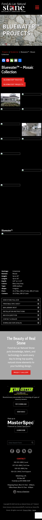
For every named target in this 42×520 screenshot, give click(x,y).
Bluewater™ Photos (13, 80)
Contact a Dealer (10, 319)
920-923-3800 (19, 468)
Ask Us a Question (10, 315)
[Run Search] (32, 443)
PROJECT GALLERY (21, 372)
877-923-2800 (17, 465)
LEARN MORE (21, 430)
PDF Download (21, 404)
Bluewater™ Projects (13, 84)
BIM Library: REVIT (10, 308)
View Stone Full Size (11, 300)
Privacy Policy (27, 510)
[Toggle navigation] (37, 7)
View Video (21, 412)
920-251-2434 (15, 471)
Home (34, 510)
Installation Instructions (14, 311)
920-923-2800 (18, 462)
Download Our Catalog (12, 323)
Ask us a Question (23, 491)
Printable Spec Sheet (11, 304)
